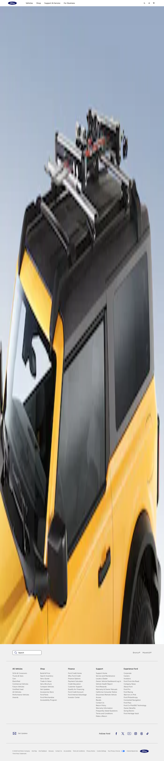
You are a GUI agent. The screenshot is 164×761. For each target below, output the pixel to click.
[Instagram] (135, 733)
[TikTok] (147, 733)
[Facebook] (117, 733)
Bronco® (136, 652)
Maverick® (147, 652)
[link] (34, 751)
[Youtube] (129, 733)
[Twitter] (122, 733)
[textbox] (27, 652)
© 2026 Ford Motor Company (21, 751)
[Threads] (141, 733)
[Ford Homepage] (144, 751)
